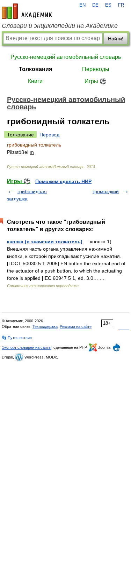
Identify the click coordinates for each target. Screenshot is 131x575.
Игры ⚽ (96, 81)
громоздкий (106, 191)
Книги (35, 81)
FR (121, 5)
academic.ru (27, 11)
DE (95, 5)
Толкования (35, 69)
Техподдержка (45, 326)
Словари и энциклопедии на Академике (60, 25)
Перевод (49, 134)
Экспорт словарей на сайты (26, 347)
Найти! (115, 38)
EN (82, 5)
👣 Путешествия (17, 338)
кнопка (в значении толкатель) (44, 241)
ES (108, 5)
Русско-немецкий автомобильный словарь (65, 57)
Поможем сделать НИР (63, 181)
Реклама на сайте (76, 326)
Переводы (95, 69)
